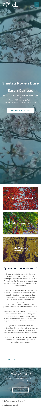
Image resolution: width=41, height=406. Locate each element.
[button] (20, 401)
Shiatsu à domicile (20, 223)
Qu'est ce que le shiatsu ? (14, 401)
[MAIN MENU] (36, 4)
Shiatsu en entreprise (20, 249)
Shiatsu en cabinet (20, 198)
